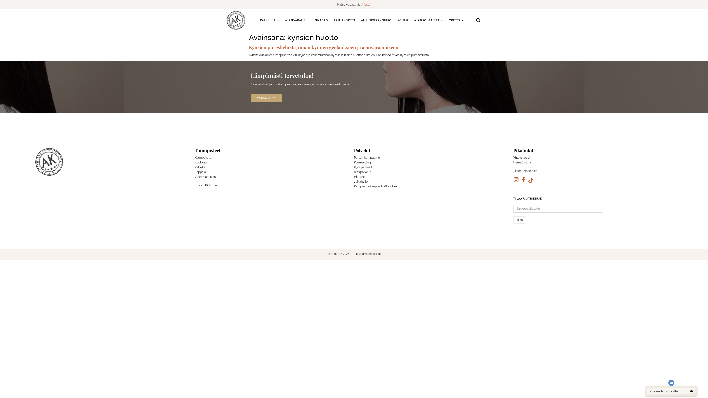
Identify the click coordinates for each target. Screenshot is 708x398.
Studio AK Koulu (206, 185)
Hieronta (360, 177)
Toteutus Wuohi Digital (367, 254)
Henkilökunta (522, 162)
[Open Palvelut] (278, 20)
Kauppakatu (203, 157)
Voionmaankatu (205, 177)
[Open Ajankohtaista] (442, 20)
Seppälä (200, 172)
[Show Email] (691, 391)
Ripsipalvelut (362, 172)
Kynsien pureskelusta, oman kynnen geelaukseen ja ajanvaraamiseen (323, 47)
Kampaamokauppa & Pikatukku (375, 186)
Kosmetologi (362, 162)
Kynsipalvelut (363, 167)
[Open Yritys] (462, 20)
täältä (366, 4)
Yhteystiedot (521, 157)
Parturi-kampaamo (367, 157)
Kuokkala (201, 162)
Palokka (200, 167)
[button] (478, 20)
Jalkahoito (361, 181)
